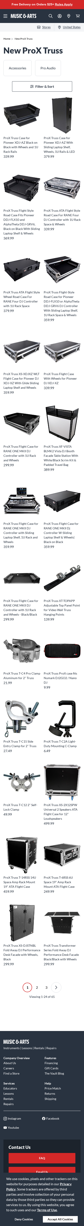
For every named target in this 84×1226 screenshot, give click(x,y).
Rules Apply (64, 4)
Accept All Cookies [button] (60, 1219)
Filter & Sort (44, 86)
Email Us (42, 1172)
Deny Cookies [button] (24, 1219)
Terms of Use (47, 1210)
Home (6, 38)
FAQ (42, 1158)
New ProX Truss (24, 38)
